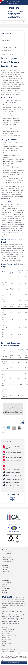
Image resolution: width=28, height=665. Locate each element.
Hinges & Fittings (8, 553)
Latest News (6, 588)
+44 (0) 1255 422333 (9, 629)
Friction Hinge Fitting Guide (14, 476)
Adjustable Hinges (8, 559)
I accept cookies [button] (14, 662)
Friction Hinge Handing (13, 472)
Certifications (6, 567)
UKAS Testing (6, 571)
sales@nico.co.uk (14, 3)
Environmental (7, 575)
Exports (5, 584)
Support (5, 586)
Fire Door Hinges (7, 551)
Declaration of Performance (10, 577)
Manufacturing (7, 582)
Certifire (5, 569)
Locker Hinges (7, 555)
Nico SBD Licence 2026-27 (13, 469)
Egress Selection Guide (12, 482)
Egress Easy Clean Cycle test (14, 457)
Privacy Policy (15, 660)
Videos (5, 590)
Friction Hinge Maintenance (14, 479)
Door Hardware (7, 561)
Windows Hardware (8, 557)
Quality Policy (7, 573)
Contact (5, 592)
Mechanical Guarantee (12, 466)
